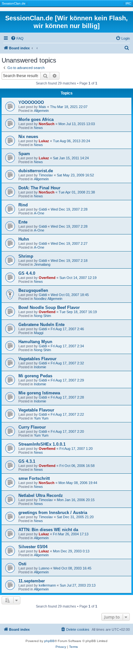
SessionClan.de (14, 3)
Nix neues (28, 136)
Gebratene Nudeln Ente (41, 324)
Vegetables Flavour (37, 358)
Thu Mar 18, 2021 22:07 (68, 107)
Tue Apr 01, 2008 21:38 (76, 192)
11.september (31, 581)
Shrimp (25, 256)
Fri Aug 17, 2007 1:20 (76, 448)
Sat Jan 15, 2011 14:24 (71, 158)
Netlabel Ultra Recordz (40, 495)
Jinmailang (42, 264)
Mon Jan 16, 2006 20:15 (76, 500)
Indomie (40, 367)
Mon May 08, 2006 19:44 (77, 483)
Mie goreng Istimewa (39, 393)
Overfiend (47, 278)
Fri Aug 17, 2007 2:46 (67, 329)
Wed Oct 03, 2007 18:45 (70, 295)
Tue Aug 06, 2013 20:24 (71, 141)
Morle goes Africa (36, 119)
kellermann (47, 585)
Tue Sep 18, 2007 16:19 (78, 312)
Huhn (23, 239)
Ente (22, 222)
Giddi (43, 209)
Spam (24, 153)
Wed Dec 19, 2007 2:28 (69, 209)
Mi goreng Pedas (35, 375)
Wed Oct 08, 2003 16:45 (72, 568)
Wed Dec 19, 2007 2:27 (69, 243)
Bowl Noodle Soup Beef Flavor (49, 307)
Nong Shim (42, 316)
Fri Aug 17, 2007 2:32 (67, 363)
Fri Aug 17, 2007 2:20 (67, 431)
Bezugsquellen (33, 290)
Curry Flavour (32, 427)
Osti (22, 563)
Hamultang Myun (35, 341)
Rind (23, 205)
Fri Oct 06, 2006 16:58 (77, 466)
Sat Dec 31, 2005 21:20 (75, 517)
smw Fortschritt (34, 478)
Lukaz (44, 141)
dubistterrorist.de (35, 170)
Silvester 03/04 (32, 546)
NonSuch (47, 124)
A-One (39, 213)
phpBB (49, 641)
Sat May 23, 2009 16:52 (75, 175)
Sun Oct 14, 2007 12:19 (78, 278)
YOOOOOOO (31, 102)
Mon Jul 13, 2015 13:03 (76, 124)
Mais (42, 107)
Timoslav (46, 175)
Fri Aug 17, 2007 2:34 (67, 346)
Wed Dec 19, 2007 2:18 (69, 260)
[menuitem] (17, 38)
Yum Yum (41, 418)
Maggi (38, 333)
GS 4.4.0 (26, 273)
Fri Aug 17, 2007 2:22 (67, 414)
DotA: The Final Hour (39, 187)
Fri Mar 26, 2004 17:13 (70, 534)
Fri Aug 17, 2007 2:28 (67, 397)
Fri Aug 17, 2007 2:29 (67, 380)
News (38, 128)
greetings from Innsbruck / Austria (52, 512)
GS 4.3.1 (26, 461)
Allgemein (41, 111)
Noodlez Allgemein (48, 299)
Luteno (44, 568)
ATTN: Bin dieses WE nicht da (48, 529)
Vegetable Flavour (36, 410)
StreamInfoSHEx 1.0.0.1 (42, 444)
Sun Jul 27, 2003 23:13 (78, 585)
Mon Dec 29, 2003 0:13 (71, 551)
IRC (128, 3)
